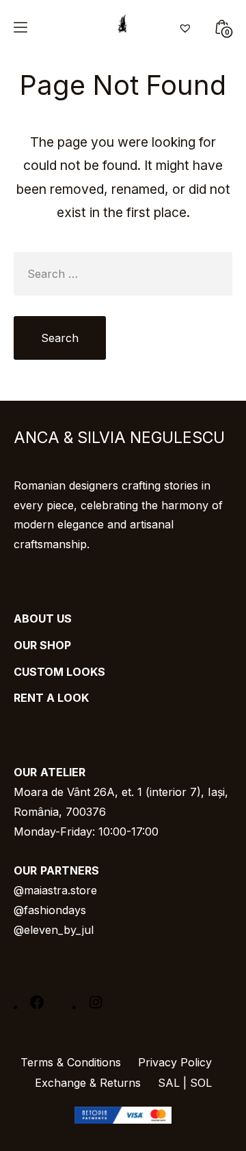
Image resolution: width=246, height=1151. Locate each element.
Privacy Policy (175, 1062)
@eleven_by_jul (54, 930)
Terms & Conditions (70, 1062)
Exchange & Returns (88, 1083)
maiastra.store (60, 890)
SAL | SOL (185, 1083)
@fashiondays (50, 910)
